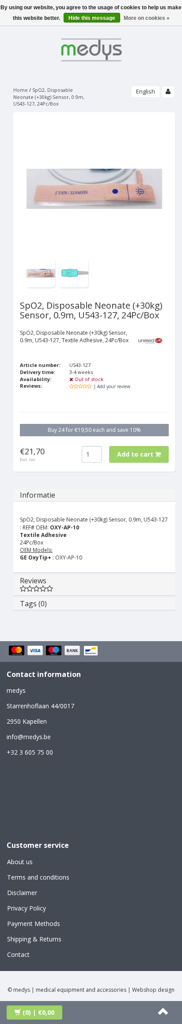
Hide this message (91, 18)
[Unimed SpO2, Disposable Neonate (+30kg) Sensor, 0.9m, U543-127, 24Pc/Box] (41, 272)
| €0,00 (38, 1012)
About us (20, 862)
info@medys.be (29, 737)
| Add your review (112, 386)
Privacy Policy (26, 908)
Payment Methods (33, 923)
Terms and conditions (38, 877)
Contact (18, 954)
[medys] (91, 48)
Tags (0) (33, 603)
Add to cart (136, 454)
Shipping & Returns (34, 939)
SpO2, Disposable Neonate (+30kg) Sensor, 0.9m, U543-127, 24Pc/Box (48, 97)
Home (20, 90)
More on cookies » (147, 18)
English (145, 91)
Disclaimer (22, 892)
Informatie (37, 495)
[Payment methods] (54, 651)
